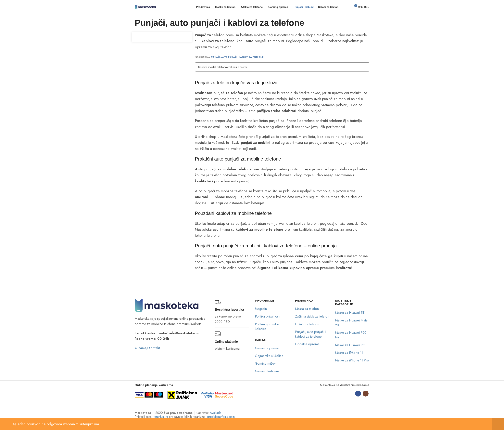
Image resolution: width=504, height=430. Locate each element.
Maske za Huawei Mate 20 (351, 322)
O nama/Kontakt (147, 347)
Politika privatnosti (267, 316)
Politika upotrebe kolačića (267, 326)
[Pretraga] (343, 7)
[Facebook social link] (358, 394)
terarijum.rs (161, 416)
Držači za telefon (307, 324)
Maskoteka (202, 57)
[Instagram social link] (366, 394)
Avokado (215, 412)
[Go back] (130, 23)
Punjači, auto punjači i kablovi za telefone (310, 334)
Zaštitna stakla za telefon (312, 316)
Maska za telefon (307, 308)
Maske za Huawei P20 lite (350, 335)
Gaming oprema (267, 348)
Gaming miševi (265, 363)
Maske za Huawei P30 (350, 345)
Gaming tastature (267, 371)
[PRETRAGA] (364, 67)
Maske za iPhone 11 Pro (352, 360)
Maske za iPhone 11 (349, 352)
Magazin (261, 308)
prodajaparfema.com (221, 416)
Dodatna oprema (307, 344)
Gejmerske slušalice (269, 355)
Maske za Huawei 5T (350, 312)
